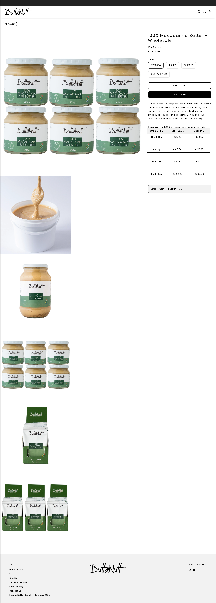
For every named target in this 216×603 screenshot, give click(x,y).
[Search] (199, 11)
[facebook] (193, 569)
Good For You (16, 569)
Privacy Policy (16, 586)
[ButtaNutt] (18, 11)
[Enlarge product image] (71, 103)
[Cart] (209, 11)
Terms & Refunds (18, 582)
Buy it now (179, 94)
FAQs (12, 574)
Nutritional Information (166, 189)
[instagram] (189, 569)
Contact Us (15, 591)
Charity (13, 578)
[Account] (204, 11)
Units (151, 59)
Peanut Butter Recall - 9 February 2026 (29, 595)
